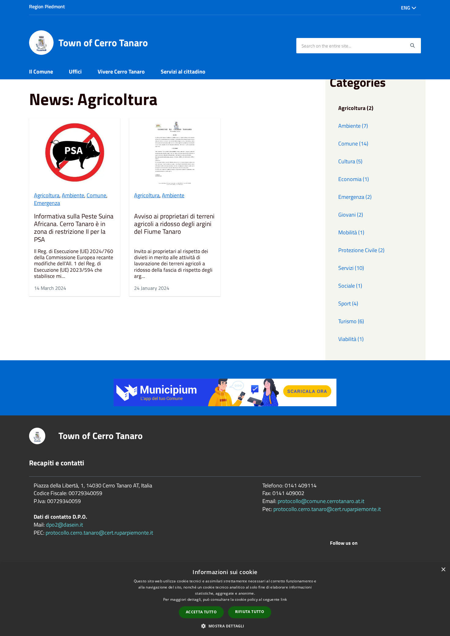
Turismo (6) (351, 321)
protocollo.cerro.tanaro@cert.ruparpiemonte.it (99, 532)
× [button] (443, 569)
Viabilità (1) (351, 339)
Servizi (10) (351, 268)
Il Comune (41, 71)
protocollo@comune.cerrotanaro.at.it (321, 501)
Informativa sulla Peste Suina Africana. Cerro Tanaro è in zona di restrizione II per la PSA (74, 228)
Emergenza (47, 203)
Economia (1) (353, 179)
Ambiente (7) (353, 126)
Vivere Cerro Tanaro (121, 71)
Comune (96, 195)
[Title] (225, 392)
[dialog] (225, 599)
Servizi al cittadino (183, 71)
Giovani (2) (350, 214)
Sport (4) (348, 303)
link (284, 599)
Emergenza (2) (355, 197)
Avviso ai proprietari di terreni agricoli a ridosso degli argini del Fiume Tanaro (174, 224)
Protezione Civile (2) (361, 250)
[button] (225, 626)
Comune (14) (353, 143)
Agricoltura (46, 195)
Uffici (75, 71)
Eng (406, 7)
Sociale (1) (350, 286)
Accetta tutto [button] (201, 612)
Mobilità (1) (351, 232)
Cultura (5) (350, 161)
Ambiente (73, 195)
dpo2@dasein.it (64, 525)
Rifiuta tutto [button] (249, 611)
